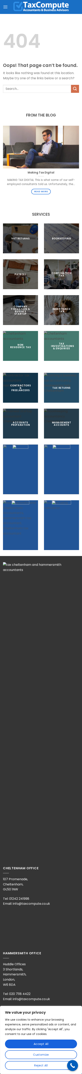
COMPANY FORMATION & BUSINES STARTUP (20, 310)
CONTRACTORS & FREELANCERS (20, 388)
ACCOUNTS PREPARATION (20, 423)
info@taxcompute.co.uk (31, 903)
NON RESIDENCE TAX (20, 346)
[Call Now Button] (72, 1065)
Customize (41, 1055)
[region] (41, 1040)
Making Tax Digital (41, 172)
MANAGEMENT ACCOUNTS (61, 423)
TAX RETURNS (61, 387)
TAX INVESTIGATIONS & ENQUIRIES (62, 346)
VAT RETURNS (20, 238)
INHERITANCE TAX (62, 310)
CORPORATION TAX (62, 274)
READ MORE (41, 191)
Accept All (41, 1044)
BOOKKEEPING (61, 238)
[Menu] (5, 7)
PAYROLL (20, 274)
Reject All (41, 1065)
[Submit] (75, 89)
